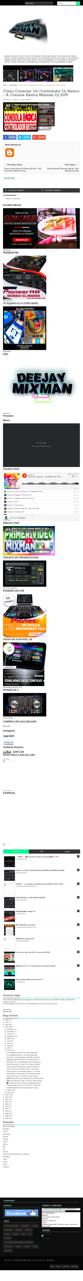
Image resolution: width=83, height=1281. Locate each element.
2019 (7, 1027)
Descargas (6, 1134)
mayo (9, 1045)
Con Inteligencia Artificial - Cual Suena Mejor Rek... (22, 1052)
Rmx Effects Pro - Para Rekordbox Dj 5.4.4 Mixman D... (24, 1062)
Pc (4, 1149)
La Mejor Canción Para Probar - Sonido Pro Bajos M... (23, 1067)
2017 (7, 1097)
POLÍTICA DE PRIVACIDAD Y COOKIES (16, 1154)
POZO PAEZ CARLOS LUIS (23, 1260)
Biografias (6, 1129)
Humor (5, 1141)
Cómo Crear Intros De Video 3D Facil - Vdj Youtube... (23, 1069)
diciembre (10, 1029)
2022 (7, 1020)
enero (9, 1092)
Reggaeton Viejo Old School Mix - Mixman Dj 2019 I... (23, 1059)
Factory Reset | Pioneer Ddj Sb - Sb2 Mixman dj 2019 (23, 1073)
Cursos (5, 1131)
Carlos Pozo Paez (46, 1234)
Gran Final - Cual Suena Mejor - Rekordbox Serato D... (23, 1057)
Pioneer (5, 1152)
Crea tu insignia (7, 790)
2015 (7, 1102)
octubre (9, 1034)
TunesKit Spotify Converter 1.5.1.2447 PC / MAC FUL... (24, 1085)
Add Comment (26, 99)
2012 (7, 1109)
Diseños (5, 1136)
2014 (7, 1104)
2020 (7, 1024)
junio (8, 1043)
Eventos (5, 1139)
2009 (7, 1116)
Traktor (5, 1162)
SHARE (12, 137)
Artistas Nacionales (9, 1126)
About (58, 1266)
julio (8, 1041)
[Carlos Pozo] (9, 761)
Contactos (66, 1266)
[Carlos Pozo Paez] (42, 1236)
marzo (9, 1050)
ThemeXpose (50, 1260)
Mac (4, 1147)
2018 (7, 1095)
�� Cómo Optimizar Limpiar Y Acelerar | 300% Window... (24, 1081)
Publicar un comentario (13, 198)
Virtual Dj (6, 1167)
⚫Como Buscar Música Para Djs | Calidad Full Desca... (24, 1083)
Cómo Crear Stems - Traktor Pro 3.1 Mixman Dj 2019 (23, 1064)
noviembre (10, 1031)
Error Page (74, 1266)
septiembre (10, 1036)
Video (5, 1164)
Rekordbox (6, 1157)
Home (5, 85)
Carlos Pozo (6, 759)
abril (8, 1048)
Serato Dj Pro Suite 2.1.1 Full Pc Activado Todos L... (23, 1076)
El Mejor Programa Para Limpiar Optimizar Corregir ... (23, 1088)
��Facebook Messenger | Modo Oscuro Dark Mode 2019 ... (25, 1078)
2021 (7, 1022)
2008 (7, 1118)
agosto (9, 1038)
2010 (7, 1113)
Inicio (52, 1266)
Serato (5, 1159)
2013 (7, 1106)
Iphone (5, 1144)
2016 (7, 1099)
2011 (7, 1111)
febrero (9, 1090)
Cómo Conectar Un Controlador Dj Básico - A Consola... (23, 1071)
